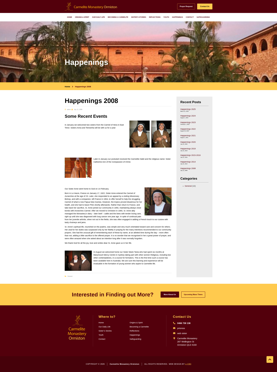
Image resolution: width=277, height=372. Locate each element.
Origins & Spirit (82, 17)
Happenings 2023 (188, 122)
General (70, 276)
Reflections (154, 17)
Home (69, 17)
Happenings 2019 (188, 149)
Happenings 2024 (188, 116)
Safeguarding (203, 17)
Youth (166, 17)
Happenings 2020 (188, 142)
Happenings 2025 (188, 109)
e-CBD (188, 364)
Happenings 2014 (188, 162)
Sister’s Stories (138, 17)
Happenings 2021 (188, 135)
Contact (190, 17)
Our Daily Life (98, 17)
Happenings (177, 17)
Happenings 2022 (188, 129)
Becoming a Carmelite (118, 17)
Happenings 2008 (188, 168)
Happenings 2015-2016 (190, 155)
